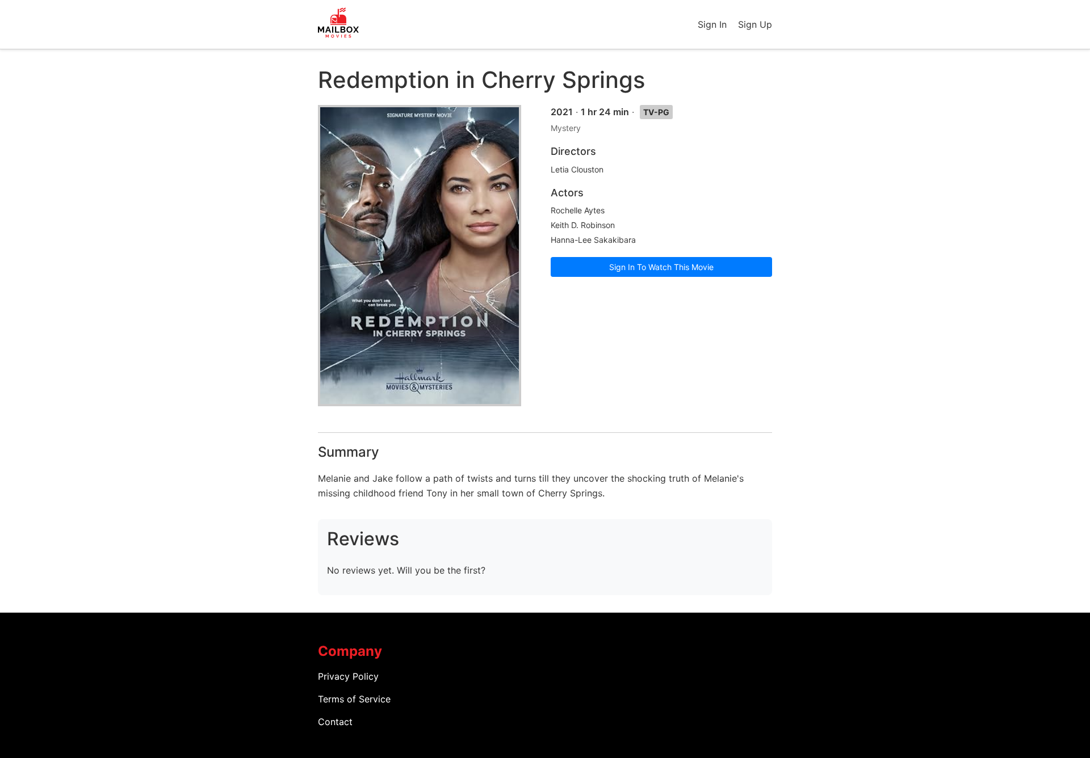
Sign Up (755, 24)
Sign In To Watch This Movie (661, 267)
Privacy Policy (348, 676)
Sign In (712, 24)
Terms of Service (354, 699)
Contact (335, 721)
